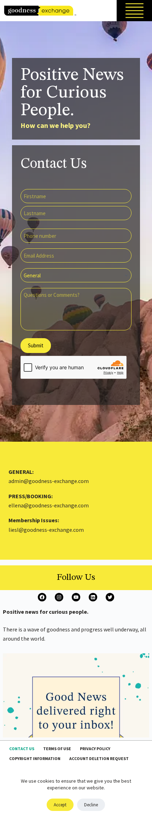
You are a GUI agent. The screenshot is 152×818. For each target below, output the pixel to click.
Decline (91, 805)
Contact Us (21, 748)
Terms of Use (57, 748)
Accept (60, 805)
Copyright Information (34, 758)
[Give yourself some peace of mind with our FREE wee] (76, 726)
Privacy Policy (95, 748)
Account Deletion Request (99, 758)
